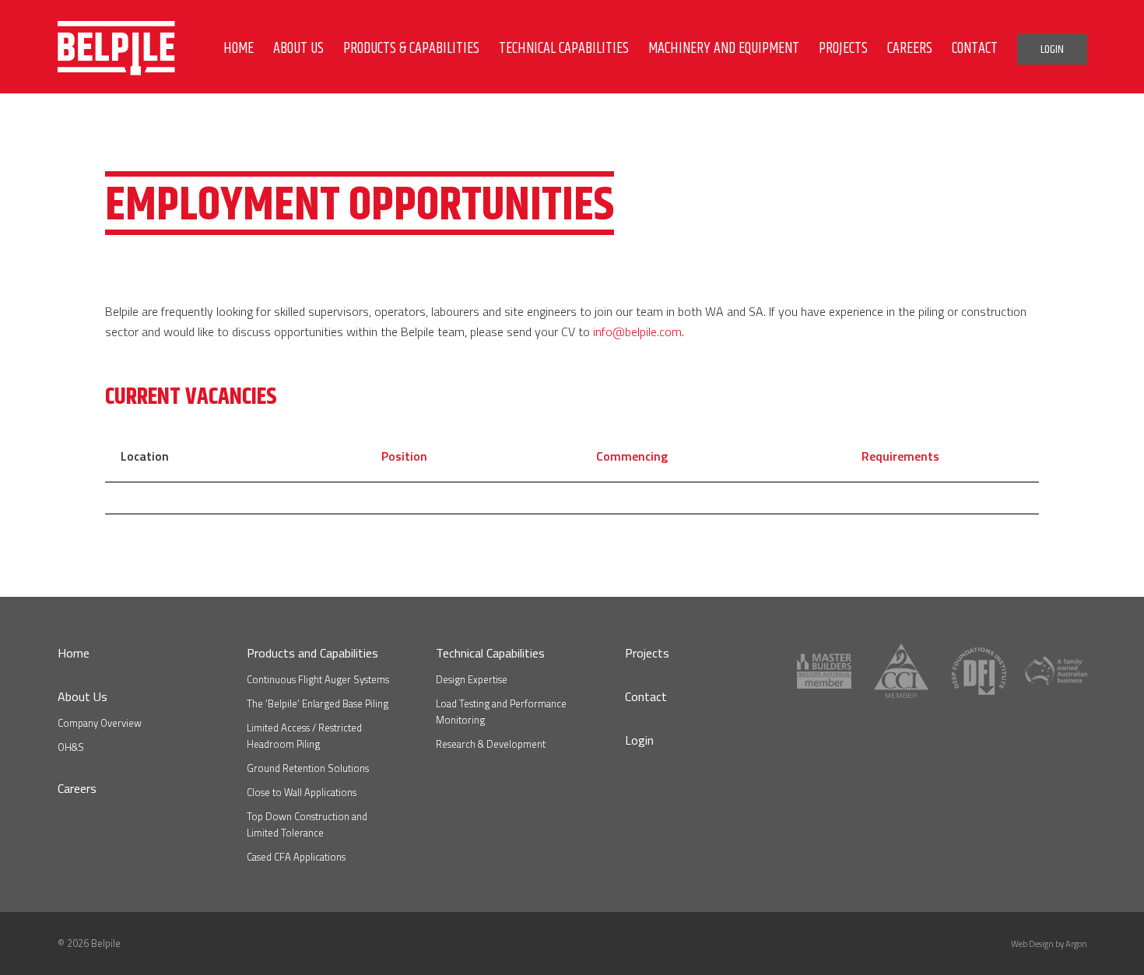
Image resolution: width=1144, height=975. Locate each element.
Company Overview (100, 723)
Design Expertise (471, 679)
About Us (82, 696)
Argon (1076, 944)
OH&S (71, 747)
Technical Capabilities (490, 653)
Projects (647, 653)
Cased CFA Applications (296, 857)
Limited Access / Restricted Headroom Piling (304, 736)
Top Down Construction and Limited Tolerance (307, 824)
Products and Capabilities (312, 653)
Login (639, 740)
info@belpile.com (637, 331)
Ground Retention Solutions (308, 768)
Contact (646, 696)
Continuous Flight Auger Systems (318, 679)
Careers (77, 788)
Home (73, 653)
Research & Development (491, 744)
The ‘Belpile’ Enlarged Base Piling (317, 703)
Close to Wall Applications (301, 792)
